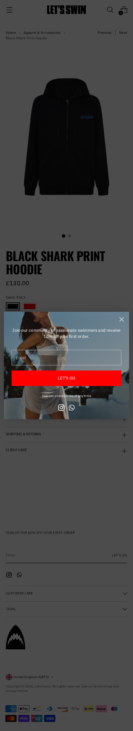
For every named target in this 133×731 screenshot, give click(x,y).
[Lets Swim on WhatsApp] (72, 408)
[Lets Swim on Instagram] (61, 408)
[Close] (122, 319)
